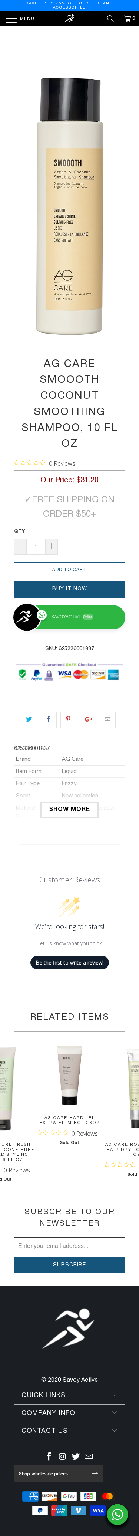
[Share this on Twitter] (29, 720)
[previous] (21, 206)
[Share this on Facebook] (49, 720)
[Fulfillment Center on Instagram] (62, 1458)
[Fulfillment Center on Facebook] (49, 1458)
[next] (118, 206)
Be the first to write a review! (69, 962)
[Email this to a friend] (108, 720)
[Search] (113, 18)
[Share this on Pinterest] (68, 720)
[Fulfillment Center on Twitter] (76, 1458)
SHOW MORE (69, 809)
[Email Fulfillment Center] (89, 1458)
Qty (19, 531)
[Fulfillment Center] (70, 18)
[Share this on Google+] (88, 720)
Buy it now (69, 589)
